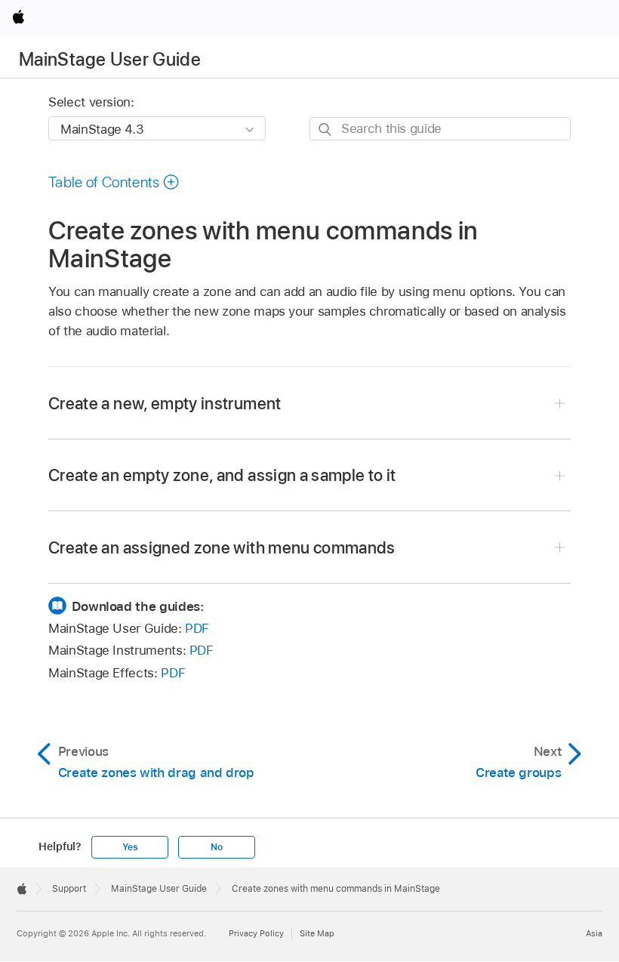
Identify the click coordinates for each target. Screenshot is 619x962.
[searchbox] (440, 128)
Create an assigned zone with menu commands (222, 547)
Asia (594, 933)
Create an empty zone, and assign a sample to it (222, 475)
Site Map (317, 933)
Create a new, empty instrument (165, 403)
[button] (114, 182)
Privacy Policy (256, 933)
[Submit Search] (326, 129)
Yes (129, 847)
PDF (197, 628)
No (217, 847)
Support (69, 888)
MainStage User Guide (110, 59)
